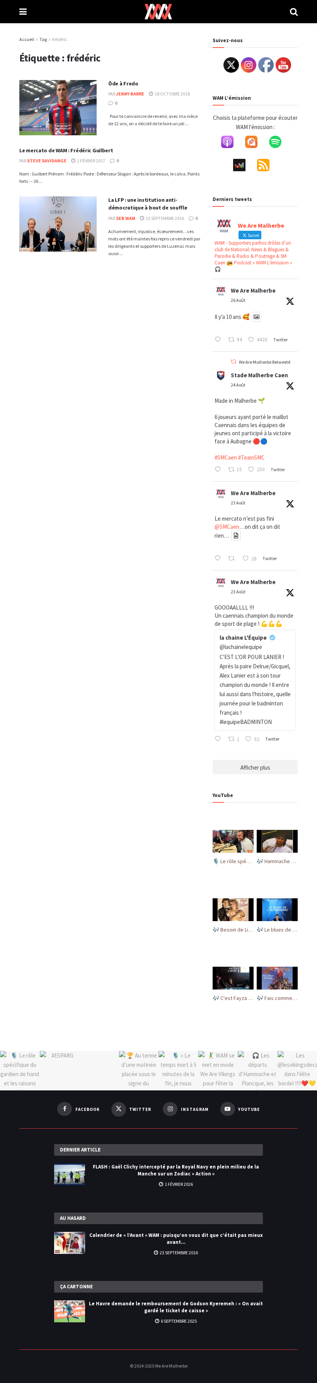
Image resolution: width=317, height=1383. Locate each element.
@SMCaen (227, 526)
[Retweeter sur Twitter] (233, 361)
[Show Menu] (23, 11)
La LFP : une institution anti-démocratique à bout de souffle (147, 203)
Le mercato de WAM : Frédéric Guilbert (66, 150)
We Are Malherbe (253, 290)
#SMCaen (226, 457)
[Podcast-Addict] (255, 143)
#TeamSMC (251, 457)
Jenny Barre (130, 94)
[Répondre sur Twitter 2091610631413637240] (219, 559)
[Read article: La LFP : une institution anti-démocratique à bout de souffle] (58, 224)
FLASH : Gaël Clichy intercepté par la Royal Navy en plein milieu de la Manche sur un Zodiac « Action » (176, 1170)
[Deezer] (243, 166)
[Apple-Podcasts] (231, 143)
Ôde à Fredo (123, 83)
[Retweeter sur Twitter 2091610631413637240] (233, 559)
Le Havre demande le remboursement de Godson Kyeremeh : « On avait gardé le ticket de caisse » (176, 1307)
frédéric (59, 39)
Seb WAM (125, 218)
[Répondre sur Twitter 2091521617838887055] (219, 739)
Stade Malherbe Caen (259, 375)
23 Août (238, 503)
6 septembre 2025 (178, 1321)
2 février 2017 (90, 161)
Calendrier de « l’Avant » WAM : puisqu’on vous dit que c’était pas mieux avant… (176, 1238)
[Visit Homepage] (158, 11)
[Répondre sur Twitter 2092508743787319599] (219, 340)
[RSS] (267, 166)
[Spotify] (279, 143)
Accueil (26, 39)
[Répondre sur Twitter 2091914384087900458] (219, 470)
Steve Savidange (46, 161)
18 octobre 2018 (172, 94)
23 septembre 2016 (164, 218)
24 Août (238, 385)
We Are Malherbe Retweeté (264, 362)
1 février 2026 (178, 1184)
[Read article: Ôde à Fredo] (58, 107)
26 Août (238, 300)
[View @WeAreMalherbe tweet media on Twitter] (256, 317)
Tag (43, 39)
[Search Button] (294, 11)
